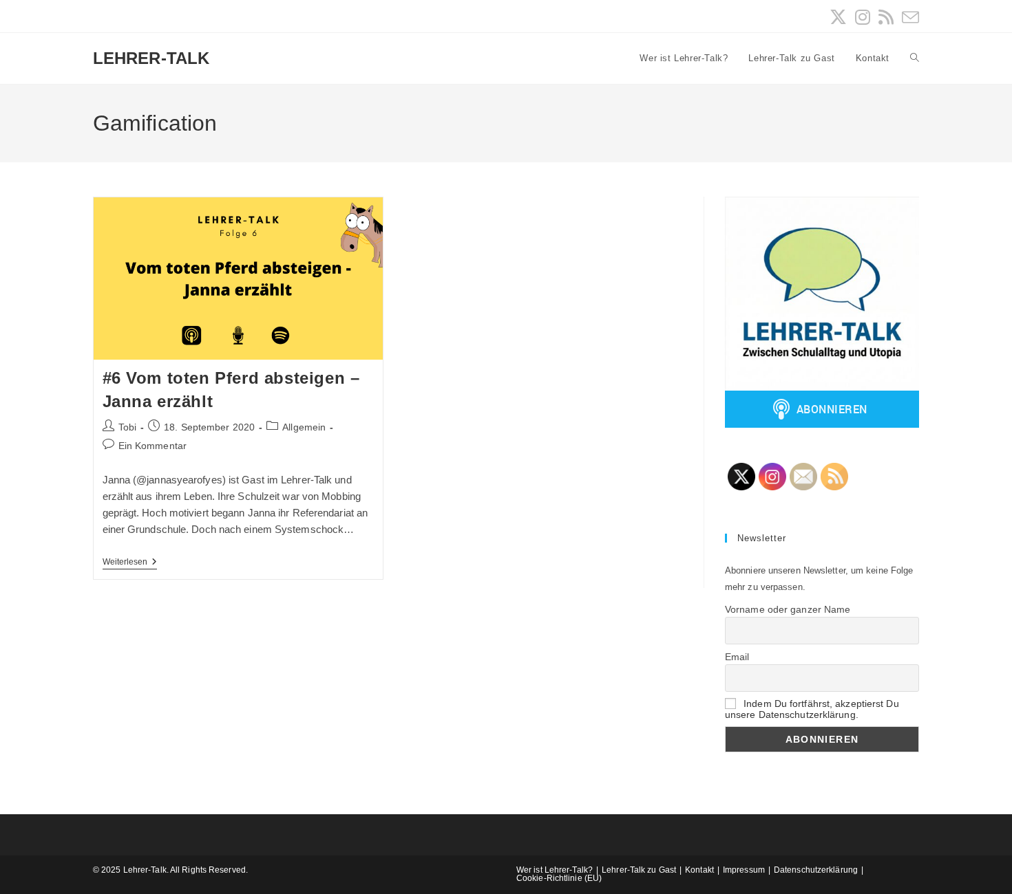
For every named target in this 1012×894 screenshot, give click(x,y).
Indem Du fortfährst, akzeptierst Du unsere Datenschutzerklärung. (812, 709)
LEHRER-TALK (151, 58)
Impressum (744, 870)
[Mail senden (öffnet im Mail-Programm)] (908, 17)
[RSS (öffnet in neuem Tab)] (886, 17)
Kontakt (699, 870)
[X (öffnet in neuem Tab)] (838, 17)
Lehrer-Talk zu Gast (639, 870)
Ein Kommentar (152, 445)
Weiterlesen (130, 563)
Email (737, 656)
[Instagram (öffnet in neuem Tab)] (862, 17)
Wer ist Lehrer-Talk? (554, 870)
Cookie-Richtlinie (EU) (559, 878)
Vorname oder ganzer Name (787, 609)
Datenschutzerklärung (816, 870)
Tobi (127, 427)
